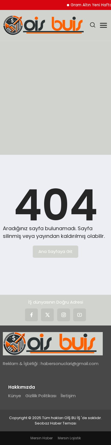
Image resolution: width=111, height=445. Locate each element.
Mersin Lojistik (69, 438)
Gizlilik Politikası (40, 396)
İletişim (68, 396)
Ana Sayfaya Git (55, 251)
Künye (14, 396)
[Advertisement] (55, 99)
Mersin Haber (41, 438)
